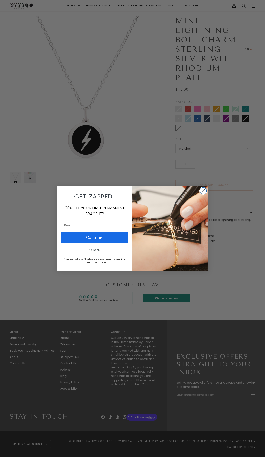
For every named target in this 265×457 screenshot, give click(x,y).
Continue (95, 237)
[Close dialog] (203, 190)
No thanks (95, 250)
